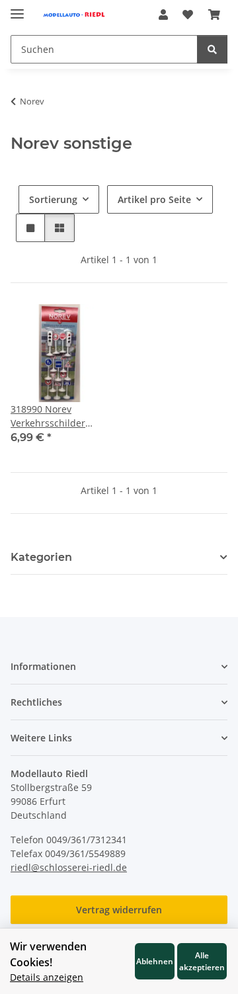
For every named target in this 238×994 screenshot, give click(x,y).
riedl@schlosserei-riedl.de (69, 867)
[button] (163, 14)
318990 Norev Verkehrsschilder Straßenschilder (48, 416)
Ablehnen (154, 961)
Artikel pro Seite (154, 199)
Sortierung (53, 199)
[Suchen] (212, 49)
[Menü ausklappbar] (17, 8)
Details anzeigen (46, 977)
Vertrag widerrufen (119, 909)
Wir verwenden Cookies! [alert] (48, 954)
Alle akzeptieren (202, 961)
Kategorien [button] (41, 557)
